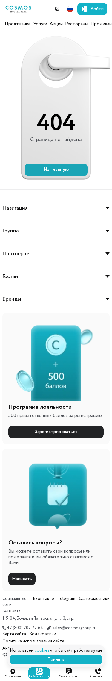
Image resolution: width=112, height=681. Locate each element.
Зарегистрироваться (56, 431)
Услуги (40, 23)
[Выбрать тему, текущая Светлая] (57, 9)
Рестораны (76, 23)
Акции (56, 23)
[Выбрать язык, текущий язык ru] (70, 9)
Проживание (18, 23)
